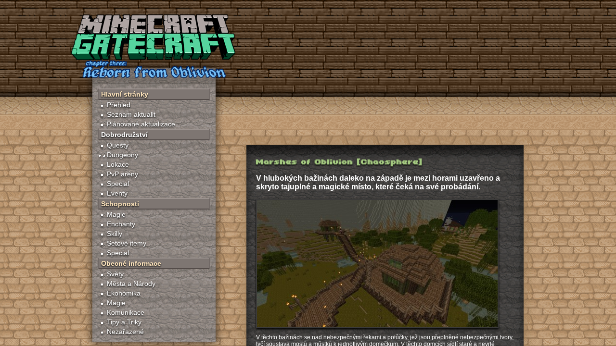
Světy (115, 274)
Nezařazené (125, 331)
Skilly (114, 233)
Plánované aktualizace (141, 124)
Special (118, 183)
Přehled (118, 105)
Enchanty (121, 224)
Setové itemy (126, 243)
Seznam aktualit (131, 114)
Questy (117, 145)
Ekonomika (124, 293)
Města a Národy (131, 283)
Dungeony (122, 155)
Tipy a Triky (124, 322)
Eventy (117, 193)
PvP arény (122, 174)
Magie (116, 214)
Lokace (118, 164)
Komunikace (125, 312)
